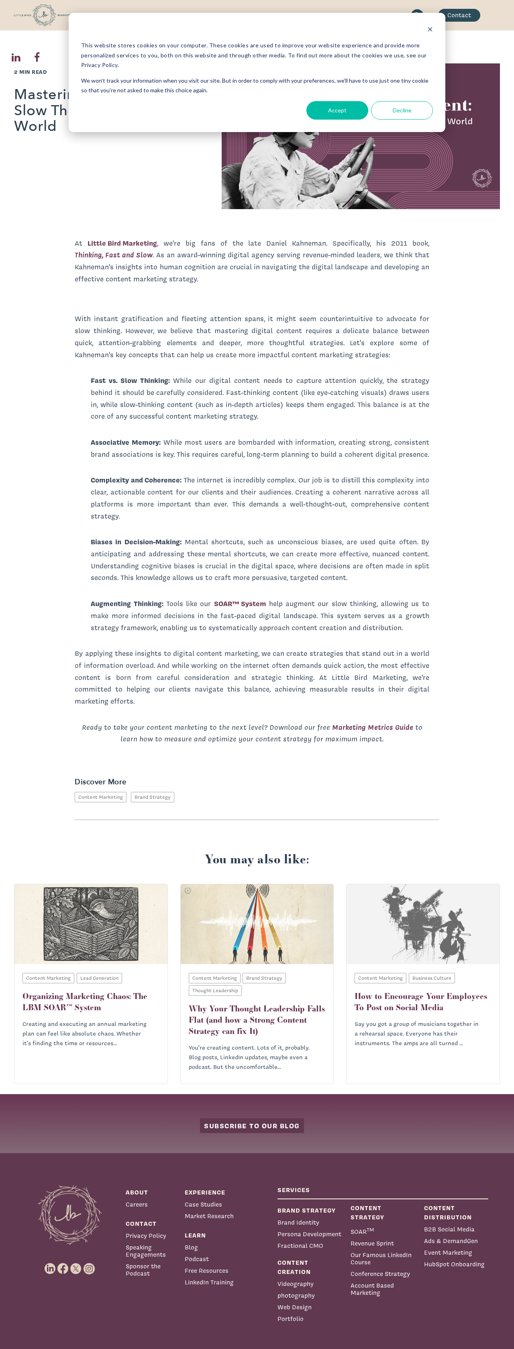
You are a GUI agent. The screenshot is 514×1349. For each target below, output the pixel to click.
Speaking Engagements (146, 1251)
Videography (295, 1284)
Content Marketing (100, 797)
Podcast (197, 1259)
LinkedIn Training (209, 1282)
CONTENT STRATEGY (367, 1212)
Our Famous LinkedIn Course (381, 1258)
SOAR (362, 1231)
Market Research (209, 1216)
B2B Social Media (449, 1229)
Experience (205, 1192)
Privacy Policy (146, 1235)
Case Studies (203, 1204)
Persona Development (309, 1234)
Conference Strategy (380, 1274)
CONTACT (141, 1223)
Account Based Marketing (372, 1289)
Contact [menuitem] (459, 15)
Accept (337, 110)
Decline (402, 110)
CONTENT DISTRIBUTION (448, 1212)
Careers (137, 1204)
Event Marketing (448, 1252)
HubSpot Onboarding (454, 1264)
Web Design (294, 1307)
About (137, 1192)
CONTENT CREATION (294, 1267)
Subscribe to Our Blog (252, 1125)
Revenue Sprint (372, 1243)
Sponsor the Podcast (143, 1270)
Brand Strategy (153, 797)
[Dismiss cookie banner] (430, 30)
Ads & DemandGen (451, 1241)
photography (296, 1295)
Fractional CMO (300, 1245)
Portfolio (290, 1318)
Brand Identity (298, 1222)
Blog (191, 1247)
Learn (195, 1235)
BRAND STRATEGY (306, 1210)
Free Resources (206, 1270)
